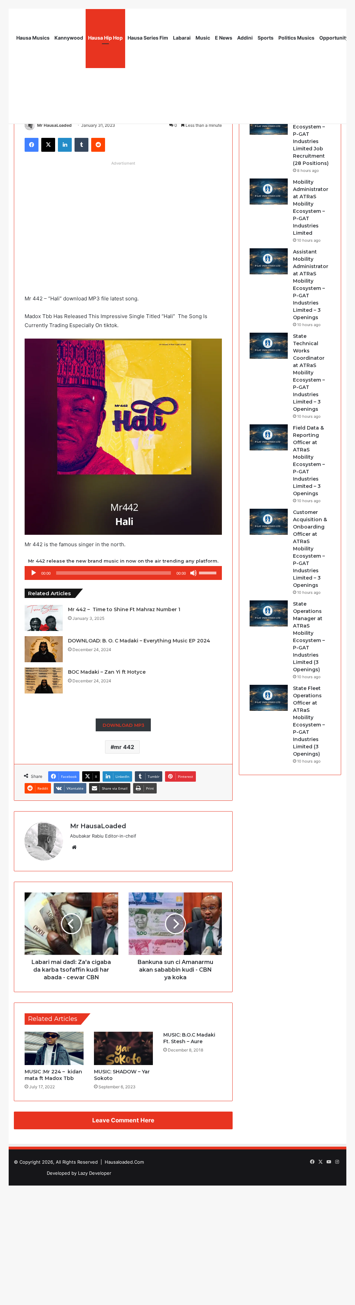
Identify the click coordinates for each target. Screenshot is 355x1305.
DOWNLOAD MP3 (123, 725)
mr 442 (124, 746)
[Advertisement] (123, 217)
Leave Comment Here (123, 1120)
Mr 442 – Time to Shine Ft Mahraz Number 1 (124, 609)
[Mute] (193, 573)
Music (203, 38)
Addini (245, 38)
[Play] (33, 573)
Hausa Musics (33, 38)
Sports (266, 38)
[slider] (208, 572)
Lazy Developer (94, 1173)
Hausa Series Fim (148, 38)
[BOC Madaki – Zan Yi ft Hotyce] (44, 680)
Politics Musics (296, 38)
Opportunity (333, 38)
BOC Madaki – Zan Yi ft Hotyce (107, 672)
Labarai (182, 38)
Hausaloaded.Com (124, 1162)
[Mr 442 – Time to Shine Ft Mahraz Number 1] (44, 618)
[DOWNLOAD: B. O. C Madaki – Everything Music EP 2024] (44, 649)
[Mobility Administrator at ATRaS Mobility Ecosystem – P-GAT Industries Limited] (269, 191)
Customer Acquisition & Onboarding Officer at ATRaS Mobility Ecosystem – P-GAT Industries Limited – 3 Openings (310, 548)
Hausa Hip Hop (105, 38)
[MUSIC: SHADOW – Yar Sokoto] (123, 1048)
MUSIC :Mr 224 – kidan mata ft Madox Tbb (53, 1075)
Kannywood (68, 38)
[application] (123, 573)
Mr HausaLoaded (54, 125)
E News (223, 38)
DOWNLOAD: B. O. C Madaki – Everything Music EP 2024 (139, 641)
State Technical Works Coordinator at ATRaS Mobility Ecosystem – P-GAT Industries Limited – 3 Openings (309, 372)
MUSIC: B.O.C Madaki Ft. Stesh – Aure (189, 1038)
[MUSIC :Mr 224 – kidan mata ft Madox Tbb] (54, 1048)
